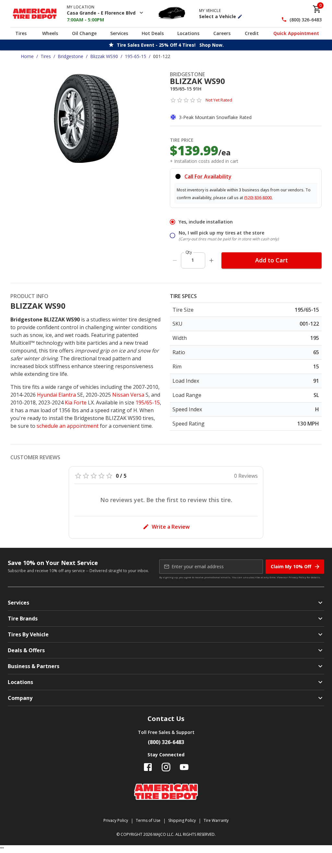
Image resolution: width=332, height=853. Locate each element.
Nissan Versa (128, 394)
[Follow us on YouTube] (184, 767)
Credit (252, 33)
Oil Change (84, 33)
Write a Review (171, 526)
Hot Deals (153, 33)
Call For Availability (207, 176)
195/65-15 (148, 402)
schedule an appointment (68, 425)
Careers (222, 33)
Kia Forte (76, 402)
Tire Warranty (216, 820)
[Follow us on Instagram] (166, 767)
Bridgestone (70, 56)
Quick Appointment (296, 33)
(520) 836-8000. (258, 197)
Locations (188, 33)
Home (27, 56)
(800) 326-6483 (306, 20)
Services (119, 33)
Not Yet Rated (219, 100)
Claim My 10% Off (291, 566)
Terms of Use (148, 820)
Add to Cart (271, 260)
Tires (21, 33)
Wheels (50, 33)
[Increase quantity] (211, 260)
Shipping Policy (182, 820)
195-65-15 (135, 56)
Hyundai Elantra (56, 394)
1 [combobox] (192, 260)
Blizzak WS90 (104, 56)
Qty (188, 252)
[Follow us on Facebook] (148, 767)
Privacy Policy (297, 577)
